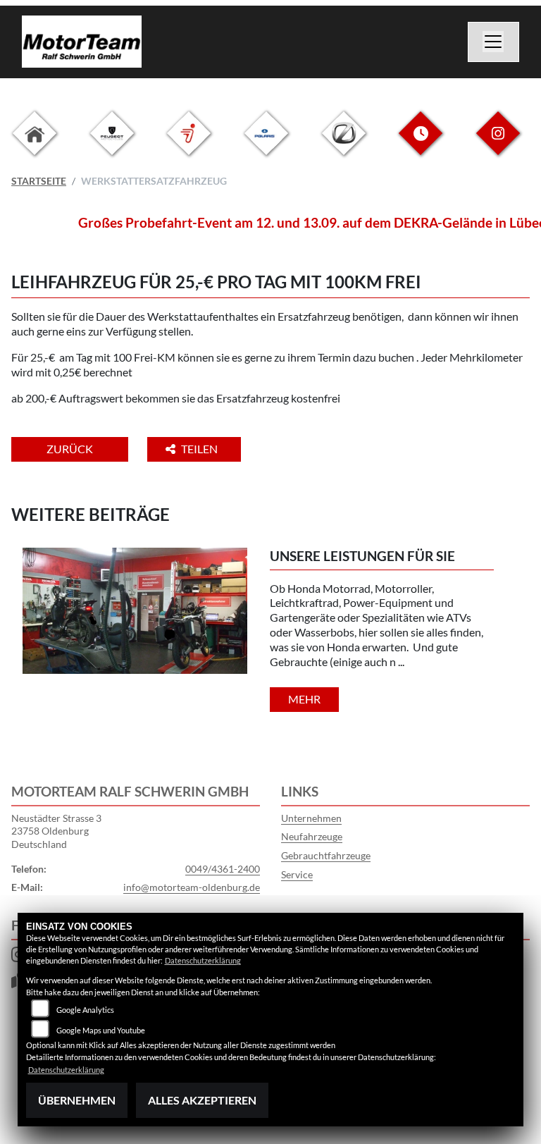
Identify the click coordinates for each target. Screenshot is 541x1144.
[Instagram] (498, 144)
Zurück (69, 448)
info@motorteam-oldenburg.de (191, 887)
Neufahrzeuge (311, 836)
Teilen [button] (200, 448)
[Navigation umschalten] (494, 42)
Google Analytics (85, 1009)
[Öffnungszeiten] (420, 144)
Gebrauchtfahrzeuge (326, 855)
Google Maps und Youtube (100, 1030)
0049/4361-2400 (222, 869)
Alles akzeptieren (202, 1100)
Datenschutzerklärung (203, 960)
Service (297, 874)
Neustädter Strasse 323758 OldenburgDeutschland (56, 831)
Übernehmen (77, 1100)
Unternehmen (311, 818)
